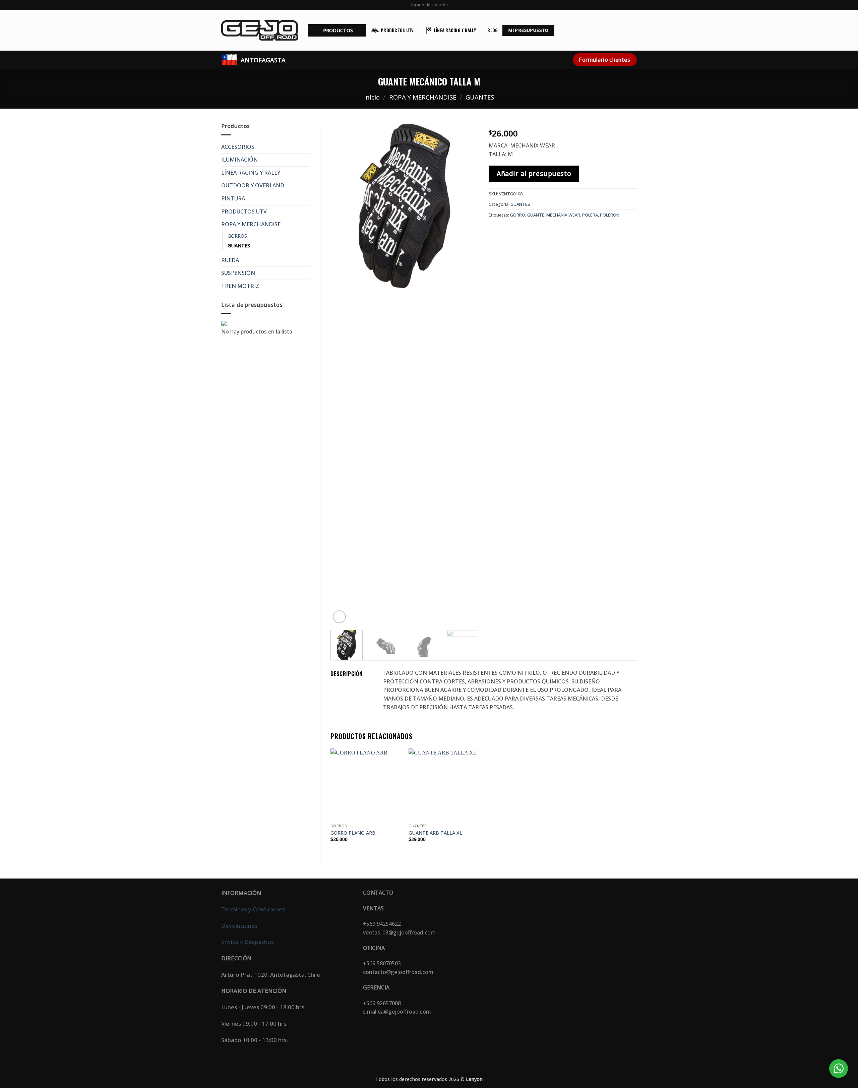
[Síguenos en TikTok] (623, 30)
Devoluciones (239, 925)
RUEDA (230, 260)
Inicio (372, 97)
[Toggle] (306, 147)
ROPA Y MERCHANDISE (422, 97)
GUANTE (535, 215)
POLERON (609, 215)
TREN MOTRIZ (240, 286)
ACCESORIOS (237, 146)
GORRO (517, 215)
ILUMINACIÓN (239, 159)
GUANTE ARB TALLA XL (435, 833)
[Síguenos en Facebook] (606, 30)
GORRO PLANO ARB (352, 833)
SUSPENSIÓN (238, 273)
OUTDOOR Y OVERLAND (252, 185)
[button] (337, 30)
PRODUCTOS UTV (397, 30)
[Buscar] (591, 30)
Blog (492, 30)
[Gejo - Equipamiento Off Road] (259, 30)
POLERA (590, 215)
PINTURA (233, 198)
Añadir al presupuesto (534, 173)
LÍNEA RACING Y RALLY (455, 30)
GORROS (237, 236)
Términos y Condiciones (253, 909)
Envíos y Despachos (247, 942)
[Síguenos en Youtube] (632, 30)
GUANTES (480, 97)
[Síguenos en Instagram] (615, 30)
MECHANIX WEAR (563, 215)
